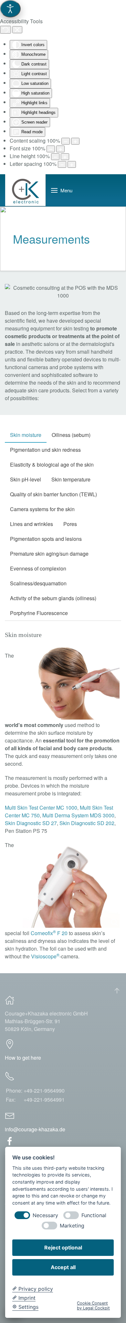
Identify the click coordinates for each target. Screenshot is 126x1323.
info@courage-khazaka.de (35, 1129)
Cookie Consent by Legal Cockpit (93, 1305)
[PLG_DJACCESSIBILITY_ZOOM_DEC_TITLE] (65, 141)
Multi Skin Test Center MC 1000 (41, 807)
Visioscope (45, 956)
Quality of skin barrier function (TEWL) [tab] (53, 494)
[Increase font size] (60, 149)
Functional (93, 1215)
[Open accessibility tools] (10, 8)
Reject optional (63, 1247)
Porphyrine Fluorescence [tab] (39, 613)
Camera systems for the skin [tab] (42, 509)
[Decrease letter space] (62, 164)
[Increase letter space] (72, 164)
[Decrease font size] (51, 149)
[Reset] (5, 30)
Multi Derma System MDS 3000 (78, 815)
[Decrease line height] (55, 156)
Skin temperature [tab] (70, 479)
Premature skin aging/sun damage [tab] (49, 553)
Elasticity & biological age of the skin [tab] (52, 464)
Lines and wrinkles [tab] (31, 524)
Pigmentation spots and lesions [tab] (46, 538)
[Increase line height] (65, 156)
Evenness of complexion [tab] (38, 568)
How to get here (23, 1057)
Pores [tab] (70, 524)
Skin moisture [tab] (25, 435)
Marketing (72, 1226)
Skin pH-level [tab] (25, 479)
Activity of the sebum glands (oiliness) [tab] (53, 598)
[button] (61, 190)
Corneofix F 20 (49, 933)
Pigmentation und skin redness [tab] (45, 449)
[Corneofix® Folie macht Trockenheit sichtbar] (71, 885)
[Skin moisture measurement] (71, 683)
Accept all (63, 1267)
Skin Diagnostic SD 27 (31, 823)
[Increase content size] (75, 141)
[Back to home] (25, 190)
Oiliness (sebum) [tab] (71, 435)
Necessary (45, 1215)
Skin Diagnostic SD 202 (86, 823)
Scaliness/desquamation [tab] (38, 583)
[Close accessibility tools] (17, 29)
